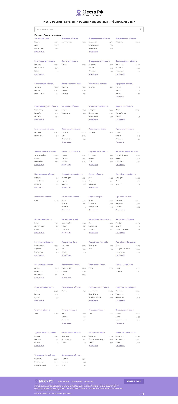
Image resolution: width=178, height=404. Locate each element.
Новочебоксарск (40, 365)
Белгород (37, 64)
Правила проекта (76, 381)
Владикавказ (66, 113)
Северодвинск (94, 45)
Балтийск (37, 116)
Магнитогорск (120, 339)
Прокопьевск (93, 116)
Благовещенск (67, 42)
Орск (117, 181)
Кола (90, 161)
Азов (63, 274)
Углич (63, 365)
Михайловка (120, 71)
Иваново (92, 87)
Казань (118, 245)
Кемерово (92, 110)
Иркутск (118, 87)
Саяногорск (38, 271)
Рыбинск (65, 362)
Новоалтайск (38, 48)
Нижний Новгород (122, 155)
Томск (64, 313)
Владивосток (120, 200)
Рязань (91, 268)
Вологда (37, 90)
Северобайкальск (122, 229)
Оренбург (119, 178)
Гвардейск (37, 113)
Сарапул (37, 342)
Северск (64, 317)
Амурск (91, 342)
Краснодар (65, 132)
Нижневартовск (121, 320)
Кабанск (118, 226)
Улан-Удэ (119, 223)
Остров (36, 229)
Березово (65, 93)
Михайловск (120, 297)
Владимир (92, 64)
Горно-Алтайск (66, 223)
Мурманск (92, 155)
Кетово (118, 135)
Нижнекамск (120, 252)
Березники (92, 203)
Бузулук (118, 184)
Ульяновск (65, 336)
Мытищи (64, 161)
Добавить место (134, 381)
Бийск (36, 45)
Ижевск (37, 336)
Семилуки (65, 90)
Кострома (37, 132)
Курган (118, 132)
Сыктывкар (65, 245)
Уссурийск (119, 203)
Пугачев (37, 297)
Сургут (118, 317)
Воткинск (37, 339)
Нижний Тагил (93, 294)
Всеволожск (38, 161)
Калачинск (92, 184)
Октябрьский (93, 207)
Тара (90, 181)
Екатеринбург (93, 291)
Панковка (37, 184)
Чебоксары (38, 359)
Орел (36, 200)
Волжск (91, 249)
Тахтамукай (92, 71)
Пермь (91, 200)
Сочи (63, 135)
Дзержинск (120, 161)
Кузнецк (64, 203)
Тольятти (119, 271)
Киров (118, 110)
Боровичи (37, 178)
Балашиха (65, 158)
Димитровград (66, 339)
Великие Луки (39, 226)
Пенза (64, 200)
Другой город (88, 381)
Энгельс (37, 294)
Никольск (65, 207)
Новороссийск (66, 139)
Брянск (64, 64)
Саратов (37, 291)
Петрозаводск (39, 245)
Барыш (64, 342)
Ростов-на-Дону (67, 268)
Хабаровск (92, 336)
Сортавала (37, 249)
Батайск (64, 271)
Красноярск (93, 132)
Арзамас (119, 158)
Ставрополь (120, 291)
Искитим (64, 184)
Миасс (118, 342)
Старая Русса (38, 181)
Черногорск (38, 274)
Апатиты (91, 158)
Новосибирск (66, 178)
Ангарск (118, 93)
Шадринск (119, 139)
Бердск (64, 181)
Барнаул (37, 42)
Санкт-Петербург (40, 155)
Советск (118, 116)
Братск (118, 90)
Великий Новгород (95, 297)
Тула (90, 313)
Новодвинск (93, 48)
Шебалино (65, 229)
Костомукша (38, 252)
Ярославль (65, 359)
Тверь (36, 313)
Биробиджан (38, 135)
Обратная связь (63, 381)
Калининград (38, 110)
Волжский (119, 68)
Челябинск (119, 336)
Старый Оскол (39, 68)
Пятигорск (119, 294)
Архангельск (93, 42)
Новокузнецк (93, 113)
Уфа (90, 223)
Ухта (63, 249)
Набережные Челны (123, 249)
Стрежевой (65, 320)
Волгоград (119, 64)
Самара (118, 268)
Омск (90, 178)
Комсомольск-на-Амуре (97, 339)
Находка (119, 207)
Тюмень (118, 313)
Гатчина (36, 158)
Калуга (64, 110)
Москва (64, 155)
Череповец (38, 87)
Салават (91, 229)
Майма (64, 226)
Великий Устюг (39, 93)
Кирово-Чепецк (121, 113)
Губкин (36, 71)
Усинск (64, 252)
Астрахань (119, 42)
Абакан (36, 268)
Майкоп (91, 68)
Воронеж (65, 87)
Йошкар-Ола (93, 245)
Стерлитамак (93, 226)
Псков (36, 223)
